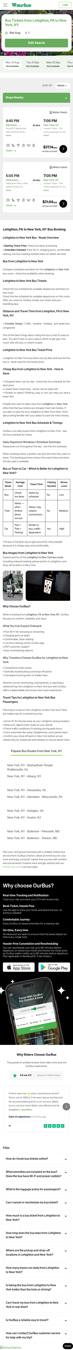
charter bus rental (12, 866)
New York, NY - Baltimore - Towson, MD (32, 838)
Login (65, 5)
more (8, 136)
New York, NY (51, 125)
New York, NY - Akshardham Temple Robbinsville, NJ (30, 767)
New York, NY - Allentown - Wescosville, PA (34, 796)
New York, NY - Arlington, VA (25, 810)
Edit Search (36, 43)
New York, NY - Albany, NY (24, 776)
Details (9, 151)
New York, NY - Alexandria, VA (26, 790)
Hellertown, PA (14, 180)
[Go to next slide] (66, 1106)
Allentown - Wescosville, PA (14, 125)
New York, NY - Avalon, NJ (24, 817)
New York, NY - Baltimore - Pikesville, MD (33, 831)
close (67, 1346)
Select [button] (60, 85)
